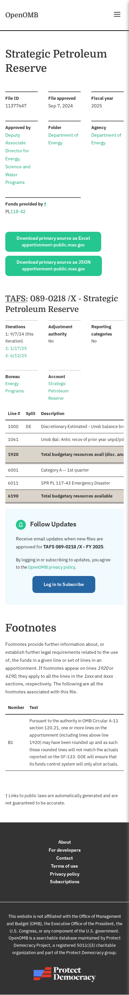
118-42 (17, 211)
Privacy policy (64, 874)
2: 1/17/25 (16, 348)
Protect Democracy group (91, 952)
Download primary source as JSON (54, 265)
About (64, 842)
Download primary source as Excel (53, 241)
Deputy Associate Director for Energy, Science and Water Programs (17, 159)
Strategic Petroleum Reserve (58, 391)
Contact (64, 858)
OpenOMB (21, 15)
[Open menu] (117, 14)
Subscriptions (64, 882)
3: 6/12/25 (16, 355)
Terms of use (64, 866)
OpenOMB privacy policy (51, 567)
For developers (65, 850)
